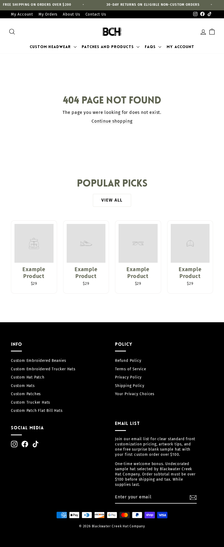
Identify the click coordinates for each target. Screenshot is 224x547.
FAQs (151, 47)
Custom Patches (26, 394)
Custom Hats (23, 385)
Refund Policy (128, 360)
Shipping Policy (130, 385)
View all (112, 200)
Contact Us (96, 14)
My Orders (48, 14)
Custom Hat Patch (28, 377)
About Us (71, 14)
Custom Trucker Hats (30, 402)
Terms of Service (130, 369)
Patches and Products (108, 47)
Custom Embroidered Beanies (38, 360)
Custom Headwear (51, 47)
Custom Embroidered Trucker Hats (43, 369)
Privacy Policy (128, 377)
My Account (22, 14)
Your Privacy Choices (134, 394)
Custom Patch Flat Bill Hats (37, 410)
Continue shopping (112, 121)
